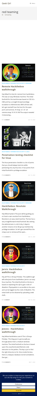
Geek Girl (6, 3)
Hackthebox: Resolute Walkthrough (14, 208)
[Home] (2, 15)
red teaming (8, 15)
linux (27, 151)
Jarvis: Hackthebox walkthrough (12, 271)
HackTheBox (6, 83)
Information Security (18, 83)
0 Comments (6, 175)
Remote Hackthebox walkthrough (13, 88)
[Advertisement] (18, 44)
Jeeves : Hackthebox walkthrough (13, 330)
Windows (29, 83)
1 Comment (6, 119)
